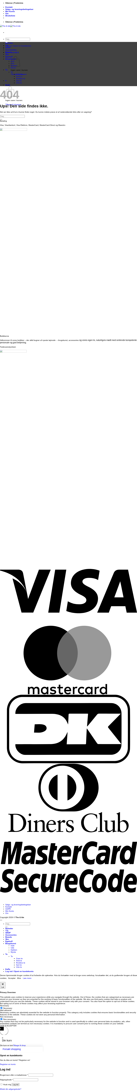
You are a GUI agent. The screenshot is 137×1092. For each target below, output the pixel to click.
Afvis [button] (19, 978)
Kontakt (9, 7)
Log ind (15, 1085)
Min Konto (10, 11)
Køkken (14, 950)
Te (6, 70)
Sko (7, 54)
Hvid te (19, 76)
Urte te (19, 83)
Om (6, 13)
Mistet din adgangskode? (10, 1089)
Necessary (7, 1008)
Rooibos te (20, 78)
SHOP (8, 47)
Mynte (13, 68)
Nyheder (9, 43)
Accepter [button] (12, 978)
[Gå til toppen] (1, 920)
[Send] (1, 119)
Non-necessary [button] (6, 1017)
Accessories (11, 50)
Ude (12, 948)
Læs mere (27, 978)
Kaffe (7, 85)
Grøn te (19, 74)
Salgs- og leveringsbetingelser (19, 9)
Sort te (19, 81)
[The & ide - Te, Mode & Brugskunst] (10, 26)
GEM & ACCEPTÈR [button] (8, 1026)
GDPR (8, 909)
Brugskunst (10, 943)
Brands (8, 52)
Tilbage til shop (19, 1045)
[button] (18, 46)
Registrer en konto (8, 1064)
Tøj (6, 45)
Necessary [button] (4, 1006)
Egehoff (9, 57)
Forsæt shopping (12, 1049)
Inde (12, 946)
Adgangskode (6, 1080)
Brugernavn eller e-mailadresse (14, 1075)
